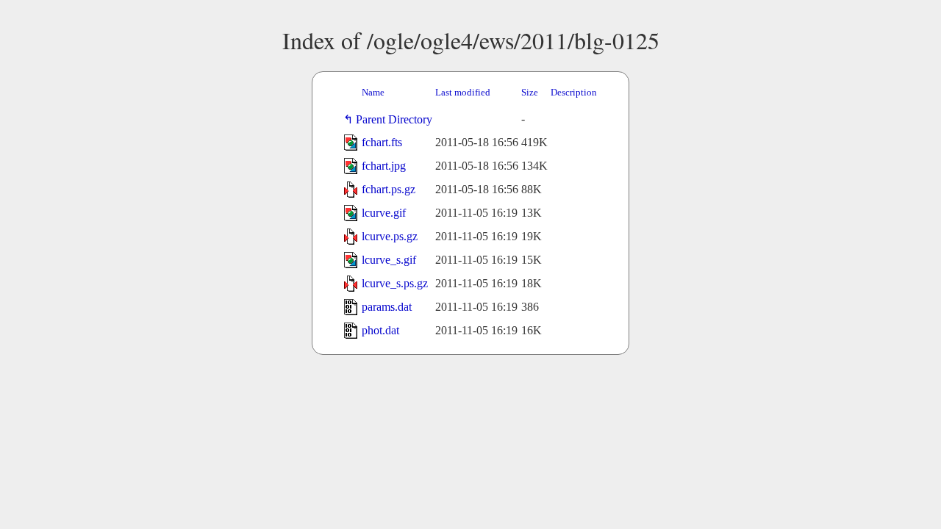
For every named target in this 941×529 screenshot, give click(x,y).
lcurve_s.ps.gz (395, 283)
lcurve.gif (384, 212)
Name (373, 92)
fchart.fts (382, 142)
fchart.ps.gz (388, 189)
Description (574, 92)
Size (529, 92)
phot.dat (380, 330)
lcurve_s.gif (389, 259)
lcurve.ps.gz (390, 236)
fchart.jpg (384, 165)
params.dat (387, 307)
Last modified (462, 92)
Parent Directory (397, 119)
